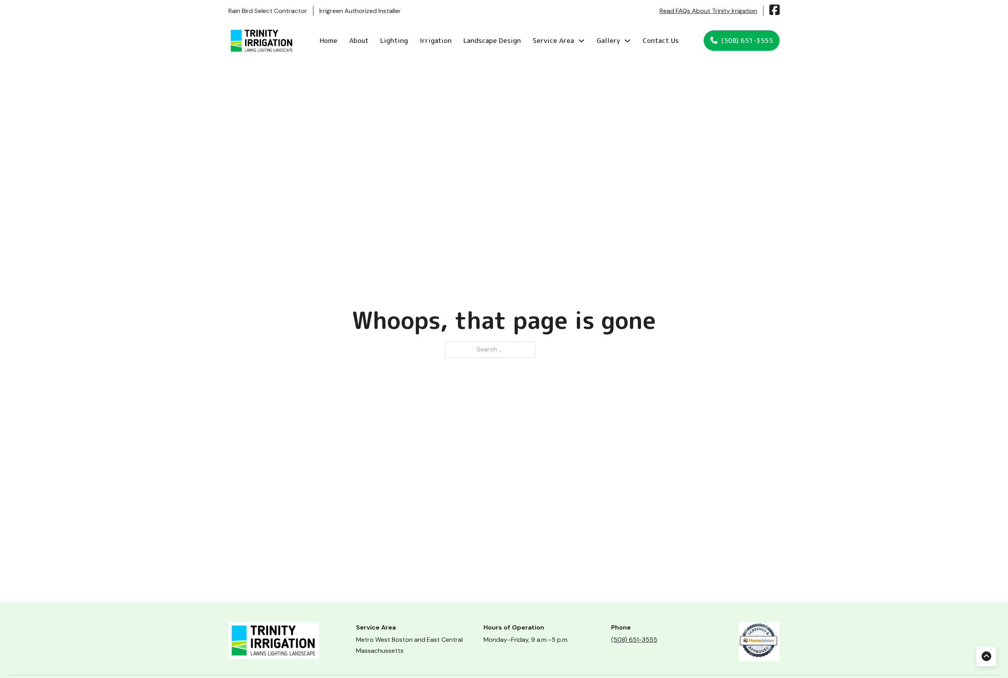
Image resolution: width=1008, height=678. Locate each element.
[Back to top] (986, 656)
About (359, 40)
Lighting (394, 40)
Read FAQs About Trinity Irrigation (708, 11)
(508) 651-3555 (747, 40)
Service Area (553, 40)
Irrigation (436, 40)
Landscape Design (492, 40)
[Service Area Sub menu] (581, 40)
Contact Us (661, 40)
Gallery (608, 40)
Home (328, 40)
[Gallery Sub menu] (627, 40)
